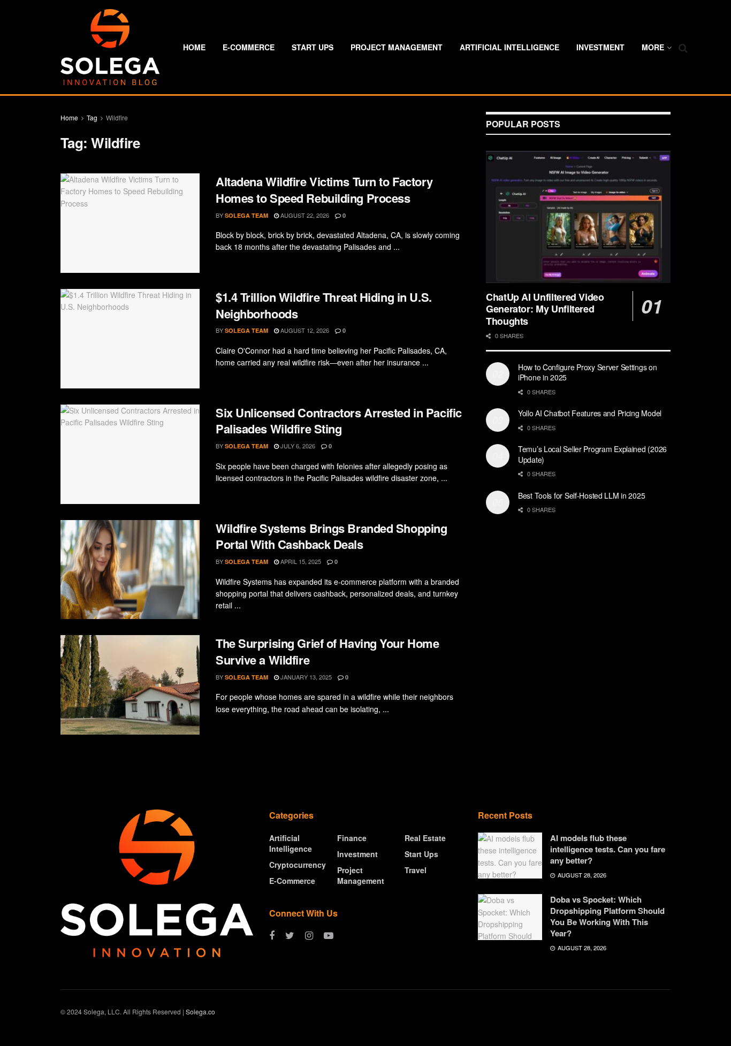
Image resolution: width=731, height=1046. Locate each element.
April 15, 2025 (300, 561)
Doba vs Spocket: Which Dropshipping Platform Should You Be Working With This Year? (607, 916)
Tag (92, 117)
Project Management (397, 47)
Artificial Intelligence (509, 47)
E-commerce (249, 47)
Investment (600, 47)
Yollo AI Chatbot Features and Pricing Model (589, 413)
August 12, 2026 (304, 330)
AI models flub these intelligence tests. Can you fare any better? (607, 849)
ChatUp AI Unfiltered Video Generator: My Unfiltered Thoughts (545, 309)
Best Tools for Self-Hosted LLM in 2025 (581, 495)
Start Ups (312, 47)
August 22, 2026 (304, 215)
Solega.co (200, 1011)
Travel (416, 870)
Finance (352, 838)
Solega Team (246, 215)
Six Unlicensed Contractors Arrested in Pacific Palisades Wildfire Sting (339, 421)
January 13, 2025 (305, 677)
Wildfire (117, 117)
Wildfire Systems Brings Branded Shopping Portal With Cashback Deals (331, 536)
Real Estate (425, 838)
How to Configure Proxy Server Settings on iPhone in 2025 (587, 372)
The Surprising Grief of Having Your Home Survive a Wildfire (327, 651)
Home (194, 47)
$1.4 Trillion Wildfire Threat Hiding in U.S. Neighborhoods (324, 305)
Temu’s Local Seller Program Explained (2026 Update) (592, 454)
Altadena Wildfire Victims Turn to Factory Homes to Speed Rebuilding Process (324, 190)
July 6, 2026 (297, 445)
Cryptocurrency (297, 864)
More (653, 47)
